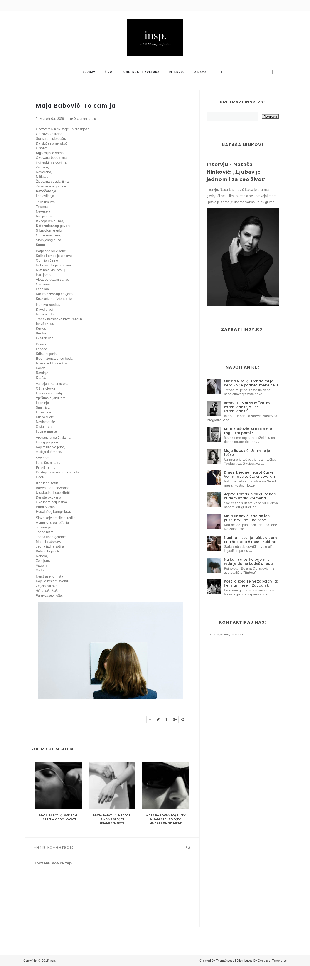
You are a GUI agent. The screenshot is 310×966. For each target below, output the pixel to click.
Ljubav (89, 72)
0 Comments (85, 118)
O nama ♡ (202, 72)
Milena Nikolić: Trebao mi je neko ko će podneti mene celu (251, 383)
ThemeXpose (225, 960)
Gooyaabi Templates (272, 960)
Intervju (177, 72)
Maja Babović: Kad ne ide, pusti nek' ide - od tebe (247, 518)
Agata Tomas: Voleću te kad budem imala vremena (250, 496)
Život (109, 72)
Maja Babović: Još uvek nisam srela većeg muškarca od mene (166, 819)
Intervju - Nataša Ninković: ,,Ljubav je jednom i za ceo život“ (237, 171)
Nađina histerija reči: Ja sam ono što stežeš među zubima (250, 539)
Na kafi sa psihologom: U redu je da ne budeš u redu (248, 561)
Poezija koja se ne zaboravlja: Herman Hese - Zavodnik (251, 583)
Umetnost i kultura (141, 72)
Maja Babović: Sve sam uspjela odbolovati (58, 817)
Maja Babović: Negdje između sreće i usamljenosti (111, 819)
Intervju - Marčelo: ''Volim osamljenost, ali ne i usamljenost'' (247, 407)
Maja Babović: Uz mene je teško (247, 452)
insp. (53, 960)
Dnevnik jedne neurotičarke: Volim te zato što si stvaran (249, 474)
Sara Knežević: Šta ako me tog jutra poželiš (248, 430)
